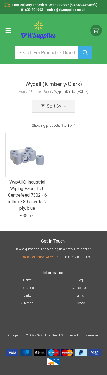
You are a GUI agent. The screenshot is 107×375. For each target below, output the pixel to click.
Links (27, 295)
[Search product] (85, 52)
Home (27, 280)
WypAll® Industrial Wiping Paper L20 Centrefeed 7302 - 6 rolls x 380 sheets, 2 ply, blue (27, 195)
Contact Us (80, 288)
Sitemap (27, 303)
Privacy (79, 303)
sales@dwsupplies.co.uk (40, 257)
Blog (79, 280)
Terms (79, 295)
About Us (27, 288)
